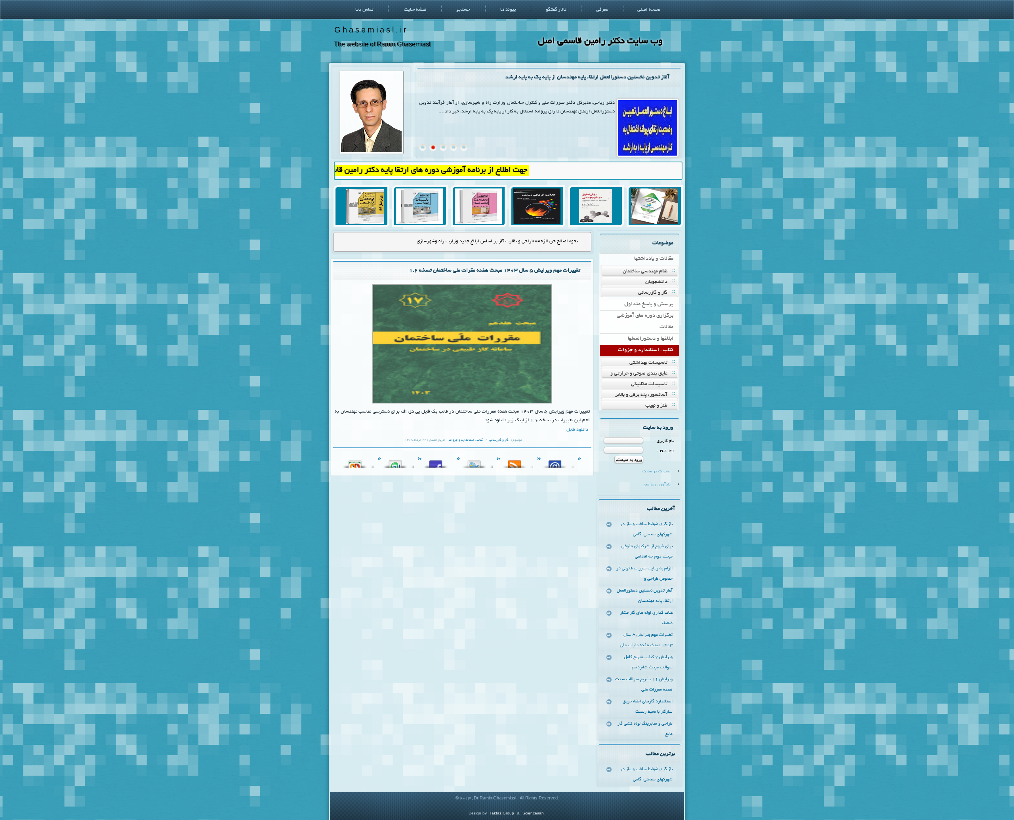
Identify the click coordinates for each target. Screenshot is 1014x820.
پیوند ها (508, 9)
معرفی (602, 9)
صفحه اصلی (648, 9)
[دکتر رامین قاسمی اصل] (371, 152)
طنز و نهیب (656, 406)
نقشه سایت (415, 9)
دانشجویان (656, 282)
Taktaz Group (502, 813)
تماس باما (364, 9)
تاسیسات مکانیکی (649, 384)
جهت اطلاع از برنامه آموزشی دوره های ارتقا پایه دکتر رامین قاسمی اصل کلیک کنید (434, 170)
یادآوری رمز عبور (656, 485)
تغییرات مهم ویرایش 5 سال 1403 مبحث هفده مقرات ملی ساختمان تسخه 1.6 (494, 271)
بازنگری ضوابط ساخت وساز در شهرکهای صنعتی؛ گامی (646, 529)
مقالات (666, 327)
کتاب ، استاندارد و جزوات (645, 350)
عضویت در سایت (656, 472)
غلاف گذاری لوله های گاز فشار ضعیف (630, 77)
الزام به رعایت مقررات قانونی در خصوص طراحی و (644, 573)
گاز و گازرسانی (652, 293)
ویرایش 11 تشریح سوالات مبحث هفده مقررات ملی (644, 684)
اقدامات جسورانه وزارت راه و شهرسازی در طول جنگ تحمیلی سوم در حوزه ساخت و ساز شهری (487, 241)
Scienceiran (533, 813)
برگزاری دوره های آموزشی (645, 316)
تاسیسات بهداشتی (648, 363)
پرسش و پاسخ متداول (648, 304)
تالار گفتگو (556, 9)
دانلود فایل (577, 429)
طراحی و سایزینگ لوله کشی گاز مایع (645, 728)
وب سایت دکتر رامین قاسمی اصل (600, 41)
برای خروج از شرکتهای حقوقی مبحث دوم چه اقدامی (647, 551)
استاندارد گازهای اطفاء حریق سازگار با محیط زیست (648, 706)
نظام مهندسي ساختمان (645, 271)
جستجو (463, 9)
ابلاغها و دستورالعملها (650, 339)
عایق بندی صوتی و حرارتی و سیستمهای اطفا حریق (643, 374)
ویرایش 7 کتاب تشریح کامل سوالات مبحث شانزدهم (648, 662)
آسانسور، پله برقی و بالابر (641, 395)
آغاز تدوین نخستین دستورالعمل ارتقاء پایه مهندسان (645, 595)
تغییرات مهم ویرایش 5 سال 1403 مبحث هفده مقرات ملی (646, 640)
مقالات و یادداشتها (653, 259)
